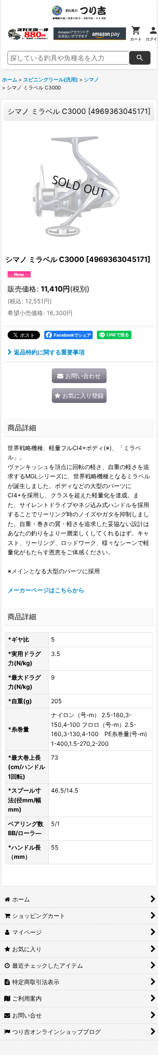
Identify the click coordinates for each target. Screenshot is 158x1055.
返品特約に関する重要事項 (49, 352)
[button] (79, 395)
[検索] (139, 58)
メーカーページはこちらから (46, 590)
